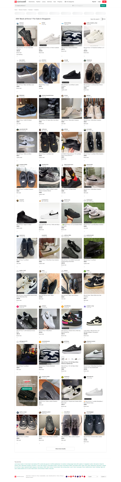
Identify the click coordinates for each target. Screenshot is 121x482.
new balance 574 (35, 464)
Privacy (61, 475)
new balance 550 (77, 465)
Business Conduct (29, 477)
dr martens (63, 464)
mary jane (60, 465)
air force (18, 467)
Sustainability (42, 475)
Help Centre (28, 475)
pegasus (35, 467)
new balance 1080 (42, 467)
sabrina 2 (81, 464)
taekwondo (93, 465)
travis (83, 467)
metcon (51, 467)
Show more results (61, 448)
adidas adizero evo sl (22, 468)
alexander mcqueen (26, 465)
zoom (71, 467)
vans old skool (41, 468)
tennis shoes (57, 467)
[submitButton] (103, 5)
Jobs (47, 475)
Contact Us (34, 475)
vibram (46, 468)
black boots (34, 468)
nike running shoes (65, 467)
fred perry (99, 465)
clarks (91, 464)
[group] (27, 391)
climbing (98, 467)
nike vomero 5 (44, 465)
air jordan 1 (34, 465)
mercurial (51, 468)
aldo (48, 467)
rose (39, 465)
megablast (86, 464)
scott (29, 468)
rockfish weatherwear (55, 464)
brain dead (27, 464)
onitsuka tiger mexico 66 (72, 464)
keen (94, 467)
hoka (75, 467)
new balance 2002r (52, 465)
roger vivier (84, 465)
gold (89, 465)
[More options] (17, 56)
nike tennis (96, 464)
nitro (20, 465)
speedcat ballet (28, 467)
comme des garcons (44, 464)
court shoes (17, 464)
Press (38, 475)
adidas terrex (89, 467)
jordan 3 (23, 464)
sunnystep (79, 467)
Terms (58, 475)
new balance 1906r (67, 465)
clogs (22, 467)
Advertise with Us (52, 475)
